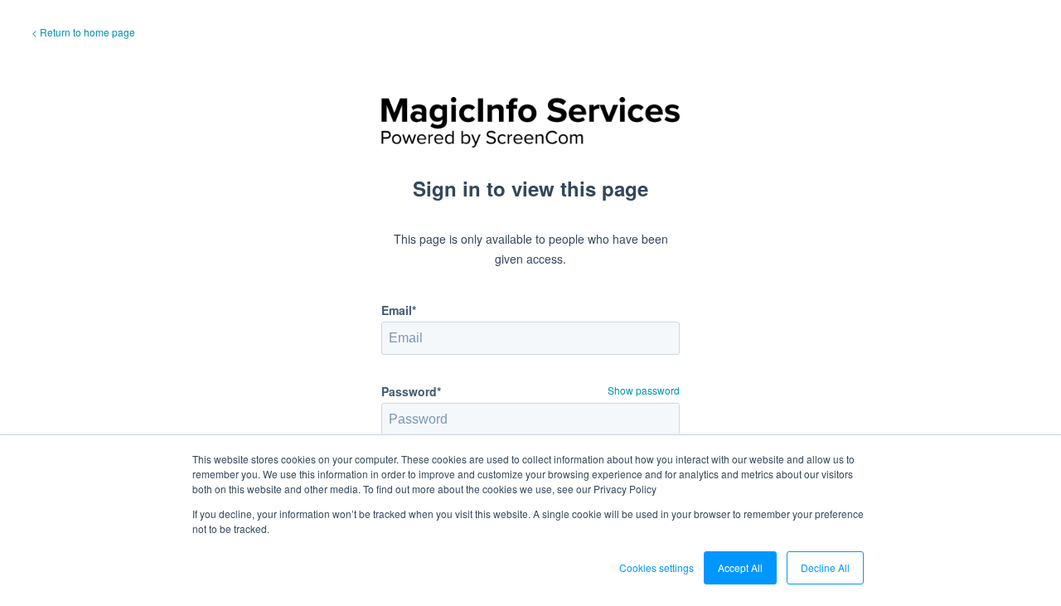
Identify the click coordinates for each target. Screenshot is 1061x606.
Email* (398, 310)
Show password (644, 390)
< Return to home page (83, 32)
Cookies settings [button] (656, 567)
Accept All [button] (740, 567)
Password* (411, 391)
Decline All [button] (825, 567)
